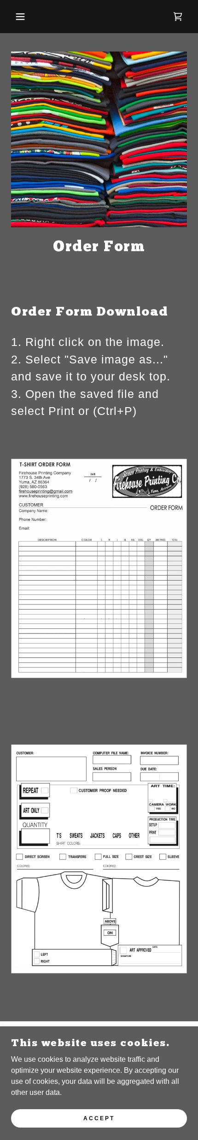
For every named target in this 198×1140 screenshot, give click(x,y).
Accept (99, 1118)
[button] (15, 16)
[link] (178, 16)
